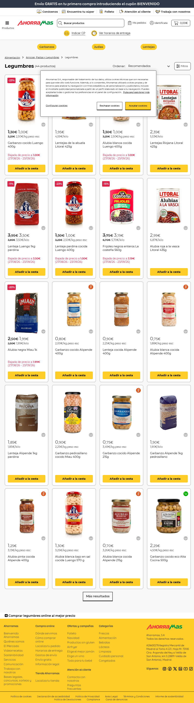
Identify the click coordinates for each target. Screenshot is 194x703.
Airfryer (72, 647)
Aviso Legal (111, 696)
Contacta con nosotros (76, 678)
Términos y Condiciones (136, 696)
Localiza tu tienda (47, 680)
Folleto (109, 11)
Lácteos (104, 647)
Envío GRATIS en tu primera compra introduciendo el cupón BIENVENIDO (97, 4)
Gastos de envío (46, 655)
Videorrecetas (13, 650)
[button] (158, 23)
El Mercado (11, 646)
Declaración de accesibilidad (53, 696)
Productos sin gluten (81, 642)
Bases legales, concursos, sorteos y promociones (17, 680)
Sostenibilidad (13, 655)
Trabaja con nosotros (175, 11)
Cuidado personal (111, 656)
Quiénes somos (14, 641)
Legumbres (71, 57)
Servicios (10, 659)
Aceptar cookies (138, 105)
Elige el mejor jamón (80, 651)
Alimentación (12, 57)
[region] (98, 93)
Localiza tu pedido (47, 646)
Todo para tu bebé (79, 660)
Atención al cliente (137, 11)
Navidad (73, 638)
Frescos (104, 633)
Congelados (107, 660)
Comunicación (13, 664)
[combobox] (90, 23)
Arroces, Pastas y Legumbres (42, 57)
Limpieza (105, 651)
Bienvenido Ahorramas (11, 635)
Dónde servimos (46, 633)
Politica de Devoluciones (67, 699)
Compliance (93, 699)
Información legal (47, 664)
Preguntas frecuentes (74, 687)
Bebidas (104, 642)
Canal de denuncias (117, 699)
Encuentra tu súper (80, 11)
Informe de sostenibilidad (169, 696)
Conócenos (50, 11)
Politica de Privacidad (87, 696)
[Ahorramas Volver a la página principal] (35, 23)
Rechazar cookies (109, 105)
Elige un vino (75, 656)
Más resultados (98, 596)
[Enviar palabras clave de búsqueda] (60, 23)
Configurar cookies (56, 105)
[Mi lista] (43, 124)
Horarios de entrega (49, 650)
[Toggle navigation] (7, 23)
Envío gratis (43, 659)
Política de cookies (21, 696)
